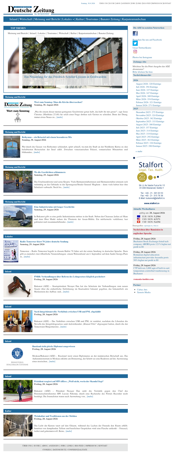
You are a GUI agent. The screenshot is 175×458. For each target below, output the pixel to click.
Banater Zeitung (110, 19)
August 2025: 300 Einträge (148, 124)
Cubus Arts (142, 289)
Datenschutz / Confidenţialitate (70, 449)
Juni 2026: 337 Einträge (147, 90)
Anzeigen (126, 3)
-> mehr (138, 151)
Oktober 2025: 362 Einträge (149, 118)
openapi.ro (148, 225)
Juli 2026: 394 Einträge (147, 86)
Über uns (103, 3)
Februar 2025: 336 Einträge (148, 143)
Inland (13, 19)
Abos (118, 3)
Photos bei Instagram (142, 57)
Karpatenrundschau (134, 19)
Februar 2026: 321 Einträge (148, 102)
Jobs (133, 3)
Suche (112, 3)
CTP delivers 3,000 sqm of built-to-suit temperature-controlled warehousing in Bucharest (151, 270)
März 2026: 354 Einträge (147, 99)
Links (139, 3)
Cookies (47, 449)
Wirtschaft (25, 19)
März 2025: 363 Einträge (147, 139)
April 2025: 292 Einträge (147, 136)
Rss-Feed (147, 3)
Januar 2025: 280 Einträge (148, 146)
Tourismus (92, 19)
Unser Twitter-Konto (142, 47)
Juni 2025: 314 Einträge (147, 130)
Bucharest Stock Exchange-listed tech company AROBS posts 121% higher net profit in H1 (152, 244)
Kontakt (167, 3)
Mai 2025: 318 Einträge (147, 133)
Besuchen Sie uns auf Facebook (147, 39)
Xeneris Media (144, 292)
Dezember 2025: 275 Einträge (150, 112)
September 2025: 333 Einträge (150, 121)
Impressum (157, 3)
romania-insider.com (143, 279)
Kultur (80, 19)
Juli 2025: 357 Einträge (147, 127)
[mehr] (59, 117)
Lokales (67, 19)
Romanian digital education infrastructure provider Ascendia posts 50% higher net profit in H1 (151, 257)
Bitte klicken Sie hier (142, 71)
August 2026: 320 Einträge (148, 83)
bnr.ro (156, 225)
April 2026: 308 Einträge (147, 96)
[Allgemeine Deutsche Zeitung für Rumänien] (30, 7)
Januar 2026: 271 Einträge (148, 105)
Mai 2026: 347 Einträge (147, 93)
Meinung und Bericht (47, 19)
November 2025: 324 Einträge (150, 115)
